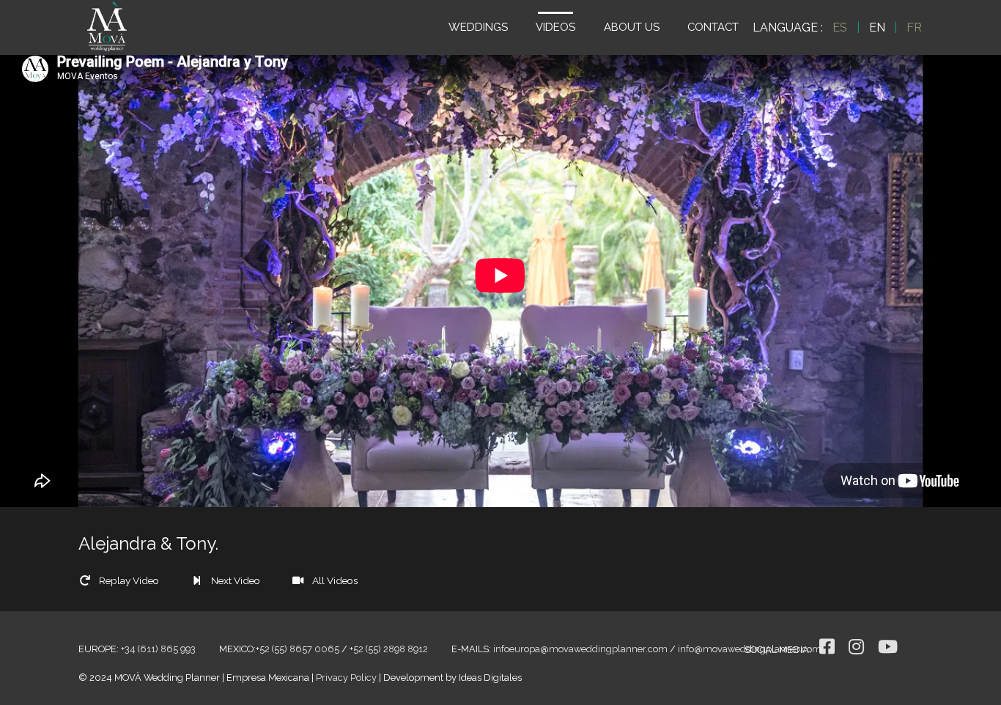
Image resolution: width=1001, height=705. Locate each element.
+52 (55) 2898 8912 (389, 648)
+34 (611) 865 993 (158, 648)
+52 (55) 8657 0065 (297, 648)
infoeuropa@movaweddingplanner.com (580, 648)
